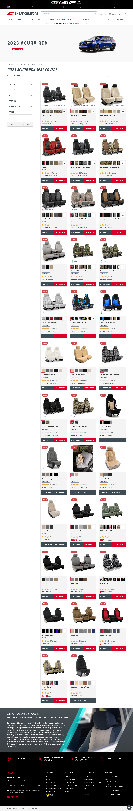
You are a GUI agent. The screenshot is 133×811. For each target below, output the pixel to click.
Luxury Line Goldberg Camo (109, 376)
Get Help (120, 19)
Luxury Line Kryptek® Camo (80, 168)
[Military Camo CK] (112, 510)
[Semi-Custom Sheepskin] (83, 94)
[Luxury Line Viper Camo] (83, 406)
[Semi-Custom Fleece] (83, 354)
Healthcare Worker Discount (92, 782)
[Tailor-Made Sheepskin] (112, 94)
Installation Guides (70, 779)
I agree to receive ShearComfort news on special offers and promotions (25, 792)
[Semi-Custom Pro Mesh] (112, 302)
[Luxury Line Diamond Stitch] (112, 198)
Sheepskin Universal (107, 480)
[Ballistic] (54, 562)
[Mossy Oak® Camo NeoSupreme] (112, 250)
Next (87, 24)
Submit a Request (115, 795)
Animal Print (104, 584)
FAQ (85, 788)
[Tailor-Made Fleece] (54, 354)
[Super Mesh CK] (112, 614)
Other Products (103, 19)
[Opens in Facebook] (8, 796)
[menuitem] (11, 7)
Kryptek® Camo (47, 116)
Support (67, 776)
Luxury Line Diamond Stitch (109, 220)
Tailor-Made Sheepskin (108, 116)
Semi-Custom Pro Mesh (108, 324)
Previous (47, 24)
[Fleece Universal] (54, 510)
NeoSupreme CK (47, 636)
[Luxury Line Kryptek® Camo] (83, 146)
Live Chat (115, 790)
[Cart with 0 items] (124, 13)
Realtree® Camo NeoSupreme (81, 272)
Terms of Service (70, 791)
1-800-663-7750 (110, 781)
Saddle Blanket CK (48, 688)
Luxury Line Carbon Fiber (50, 324)
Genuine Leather (48, 272)
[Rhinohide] (83, 562)
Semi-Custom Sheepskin (79, 116)
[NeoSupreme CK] (54, 614)
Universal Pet (75, 480)
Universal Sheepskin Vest (80, 688)
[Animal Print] (112, 562)
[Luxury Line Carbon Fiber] (54, 302)
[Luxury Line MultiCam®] (54, 406)
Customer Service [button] (72, 773)
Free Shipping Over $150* (27, 7)
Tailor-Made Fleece (48, 376)
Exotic (45, 168)
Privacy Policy (69, 788)
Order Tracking (69, 782)
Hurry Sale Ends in (66, 23)
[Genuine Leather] (54, 250)
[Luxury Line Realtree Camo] (112, 146)
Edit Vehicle (17, 49)
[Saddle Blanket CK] (54, 666)
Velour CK (74, 636)
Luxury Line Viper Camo (79, 427)
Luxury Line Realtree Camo (109, 168)
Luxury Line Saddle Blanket (80, 220)
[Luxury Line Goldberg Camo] (112, 354)
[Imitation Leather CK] (83, 510)
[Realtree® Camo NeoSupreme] (83, 250)
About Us (48, 776)
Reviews (48, 779)
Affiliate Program (50, 791)
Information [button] (89, 773)
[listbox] (118, 77)
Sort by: (109, 77)
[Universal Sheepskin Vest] (83, 666)
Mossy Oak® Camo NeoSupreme (111, 272)
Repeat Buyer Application (53, 788)
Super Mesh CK (105, 636)
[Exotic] (54, 146)
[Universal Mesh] (112, 406)
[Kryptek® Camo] (54, 94)
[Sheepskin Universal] (112, 458)
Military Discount (89, 779)
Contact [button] (108, 773)
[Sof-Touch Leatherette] (54, 198)
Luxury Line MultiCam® (50, 427)
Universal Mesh (105, 427)
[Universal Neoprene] (54, 458)
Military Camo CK (106, 532)
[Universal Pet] (83, 458)
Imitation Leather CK (78, 532)
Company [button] (49, 773)
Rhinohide (74, 584)
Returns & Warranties (71, 785)
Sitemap (86, 794)
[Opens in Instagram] (12, 796)
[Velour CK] (83, 614)
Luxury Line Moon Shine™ (80, 324)
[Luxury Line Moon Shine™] (83, 302)
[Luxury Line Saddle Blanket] (83, 198)
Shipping (87, 791)
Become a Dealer (51, 785)
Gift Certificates (88, 776)
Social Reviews (50, 782)
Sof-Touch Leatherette (50, 220)
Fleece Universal (47, 532)
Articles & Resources (90, 785)
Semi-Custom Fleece (78, 376)
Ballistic (45, 584)
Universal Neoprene (49, 480)
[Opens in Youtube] (21, 796)
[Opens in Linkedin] (16, 796)
